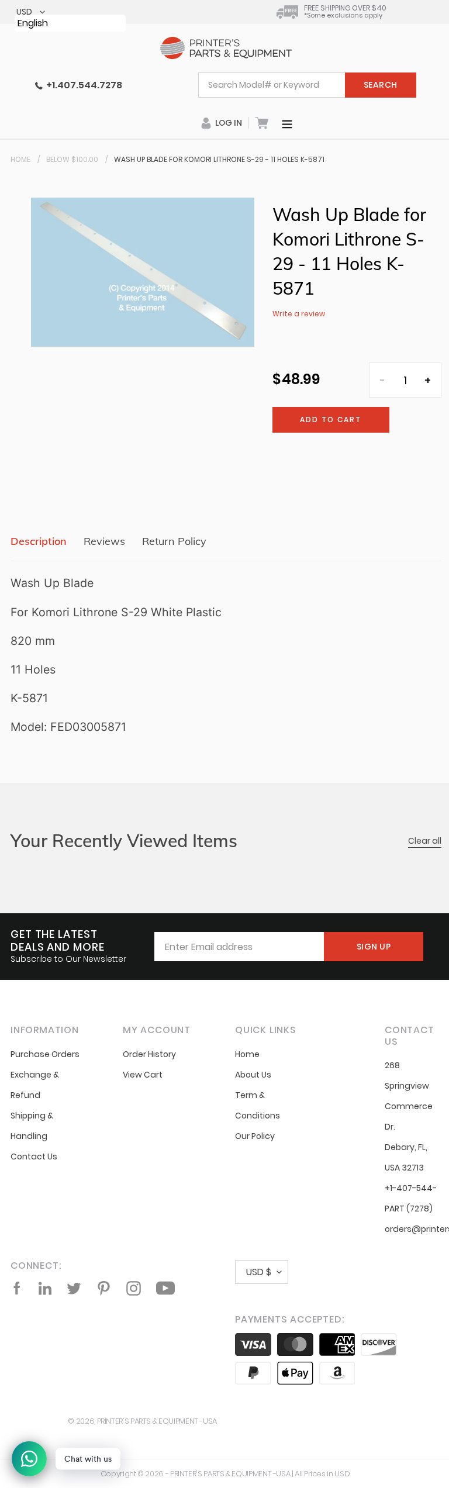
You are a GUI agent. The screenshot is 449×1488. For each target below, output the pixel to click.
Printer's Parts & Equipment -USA (157, 1421)
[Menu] (287, 123)
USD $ (258, 1272)
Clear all (424, 841)
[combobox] (307, 85)
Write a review (298, 314)
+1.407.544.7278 (82, 85)
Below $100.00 (72, 159)
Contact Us (34, 1156)
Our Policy (255, 1136)
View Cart (143, 1074)
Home (20, 159)
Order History (149, 1054)
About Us (253, 1074)
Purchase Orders (45, 1054)
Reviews (104, 541)
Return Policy (174, 541)
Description (39, 541)
